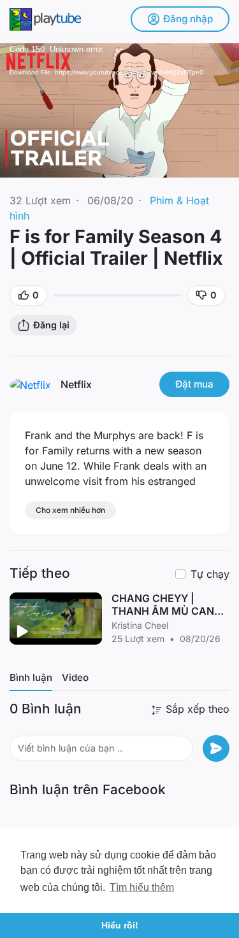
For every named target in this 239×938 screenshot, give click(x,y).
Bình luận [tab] (31, 677)
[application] (119, 110)
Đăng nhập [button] (188, 19)
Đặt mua (194, 384)
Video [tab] (75, 677)
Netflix (76, 384)
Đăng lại (51, 324)
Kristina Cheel (140, 625)
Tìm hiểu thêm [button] (142, 887)
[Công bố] (216, 748)
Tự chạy (210, 574)
